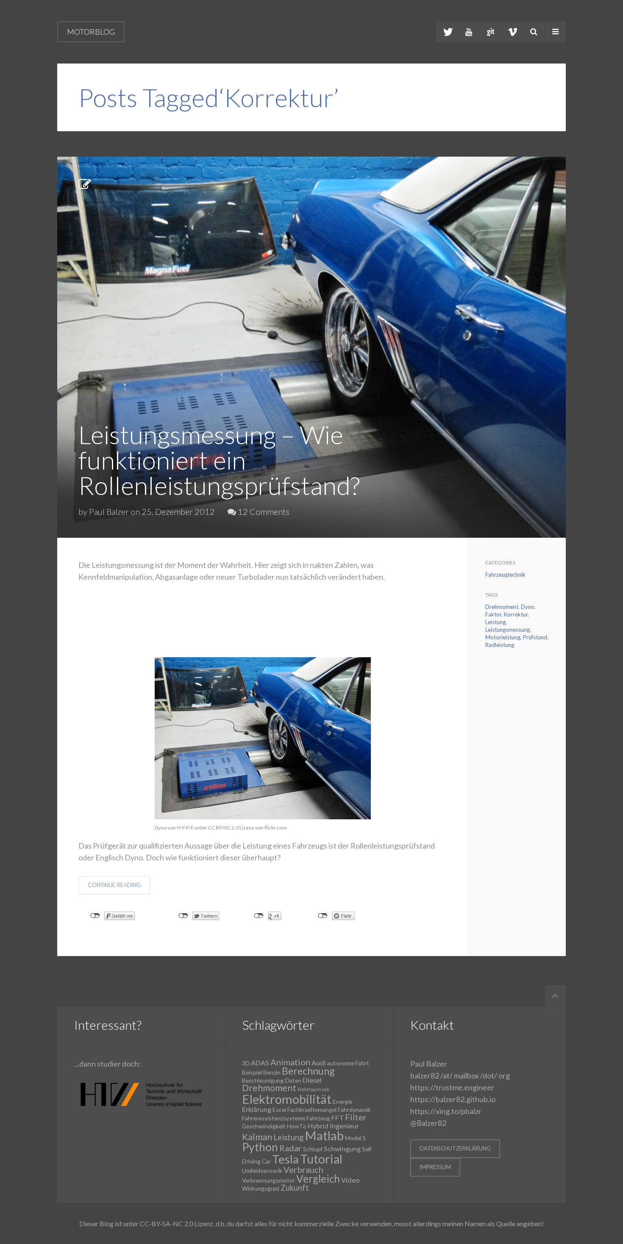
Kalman (257, 1136)
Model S (355, 1138)
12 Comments (262, 511)
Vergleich (318, 1178)
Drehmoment (501, 606)
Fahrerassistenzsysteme (273, 1118)
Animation (290, 1062)
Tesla (285, 1159)
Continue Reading (114, 885)
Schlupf (313, 1149)
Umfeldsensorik (262, 1170)
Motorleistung (502, 637)
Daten (293, 1080)
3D (246, 1063)
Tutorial (321, 1159)
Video (350, 1180)
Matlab (324, 1135)
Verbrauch (303, 1169)
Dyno (527, 606)
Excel (279, 1109)
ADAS (260, 1063)
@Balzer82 (428, 1123)
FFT (337, 1118)
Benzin (272, 1072)
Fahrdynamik (354, 1109)
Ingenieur (344, 1126)
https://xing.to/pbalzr (445, 1111)
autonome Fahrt (348, 1063)
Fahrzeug (318, 1118)
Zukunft (295, 1187)
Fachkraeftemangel (312, 1109)
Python (260, 1147)
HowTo (296, 1126)
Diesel (312, 1080)
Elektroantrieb (313, 1089)
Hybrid (318, 1126)
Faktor (493, 614)
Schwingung (342, 1148)
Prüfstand (535, 637)
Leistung (495, 622)
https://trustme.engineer (452, 1087)
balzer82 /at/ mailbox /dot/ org (460, 1075)
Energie (342, 1101)
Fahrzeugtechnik (505, 574)
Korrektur (516, 614)
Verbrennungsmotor (268, 1180)
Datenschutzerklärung (455, 1148)
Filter (356, 1117)
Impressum (435, 1167)
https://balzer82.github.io (452, 1099)
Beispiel (252, 1072)
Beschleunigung (263, 1080)
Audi (319, 1063)
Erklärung (256, 1109)
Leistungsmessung (507, 629)
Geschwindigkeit (264, 1126)
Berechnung (308, 1071)
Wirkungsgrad (260, 1188)
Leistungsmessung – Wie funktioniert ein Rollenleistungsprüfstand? (219, 459)
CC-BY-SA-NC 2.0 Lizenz (176, 1223)
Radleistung (499, 644)
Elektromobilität (286, 1099)
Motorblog (91, 31)
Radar (290, 1148)
